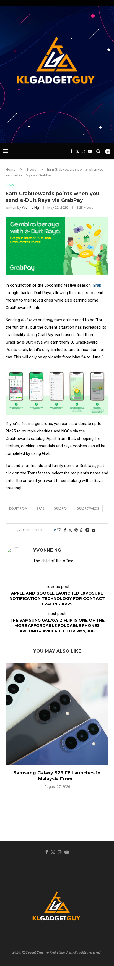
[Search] (98, 151)
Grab (97, 285)
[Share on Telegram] (87, 530)
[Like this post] (59, 530)
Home (10, 169)
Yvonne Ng (30, 207)
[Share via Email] (93, 530)
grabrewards (88, 508)
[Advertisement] (58, 132)
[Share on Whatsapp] (81, 530)
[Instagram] (83, 151)
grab (40, 508)
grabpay (60, 508)
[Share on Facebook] (65, 530)
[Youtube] (90, 151)
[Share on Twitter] (70, 530)
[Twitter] (77, 151)
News (31, 169)
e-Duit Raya (18, 508)
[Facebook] (71, 151)
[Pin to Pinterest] (76, 530)
